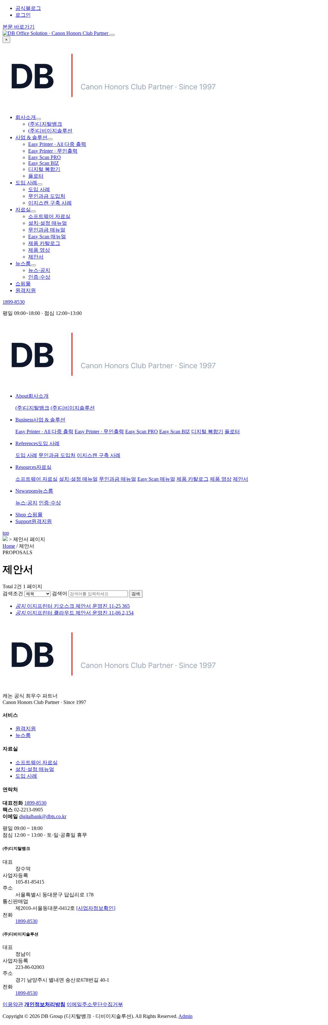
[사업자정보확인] (95, 908)
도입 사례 (26, 182)
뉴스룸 (23, 263)
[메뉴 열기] (112, 35)
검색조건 (13, 593)
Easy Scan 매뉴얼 (47, 236)
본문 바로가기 (19, 27)
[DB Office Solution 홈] (56, 33)
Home (9, 546)
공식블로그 (28, 8)
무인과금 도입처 (46, 196)
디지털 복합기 (44, 169)
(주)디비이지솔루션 (50, 130)
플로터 (36, 176)
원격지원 (25, 290)
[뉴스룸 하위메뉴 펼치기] (33, 265)
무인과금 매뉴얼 (46, 230)
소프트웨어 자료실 (49, 216)
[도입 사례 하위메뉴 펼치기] (39, 184)
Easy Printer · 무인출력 (53, 151)
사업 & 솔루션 (31, 137)
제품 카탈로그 (44, 243)
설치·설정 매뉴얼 (47, 223)
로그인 (23, 15)
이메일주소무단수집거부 (95, 1004)
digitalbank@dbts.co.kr (42, 816)
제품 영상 (39, 250)
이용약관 (13, 1004)
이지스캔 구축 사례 (50, 203)
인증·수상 (39, 277)
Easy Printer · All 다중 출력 (57, 144)
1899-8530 (14, 302)
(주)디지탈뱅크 (45, 124)
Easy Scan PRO (44, 157)
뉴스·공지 (39, 270)
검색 (136, 593)
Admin (185, 1016)
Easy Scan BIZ (43, 163)
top (6, 533)
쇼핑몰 (23, 283)
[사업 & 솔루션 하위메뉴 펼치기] (50, 139)
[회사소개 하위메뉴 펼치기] (38, 119)
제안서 (36, 256)
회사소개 (25, 117)
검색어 (59, 593)
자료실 (23, 209)
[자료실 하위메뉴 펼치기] (33, 211)
